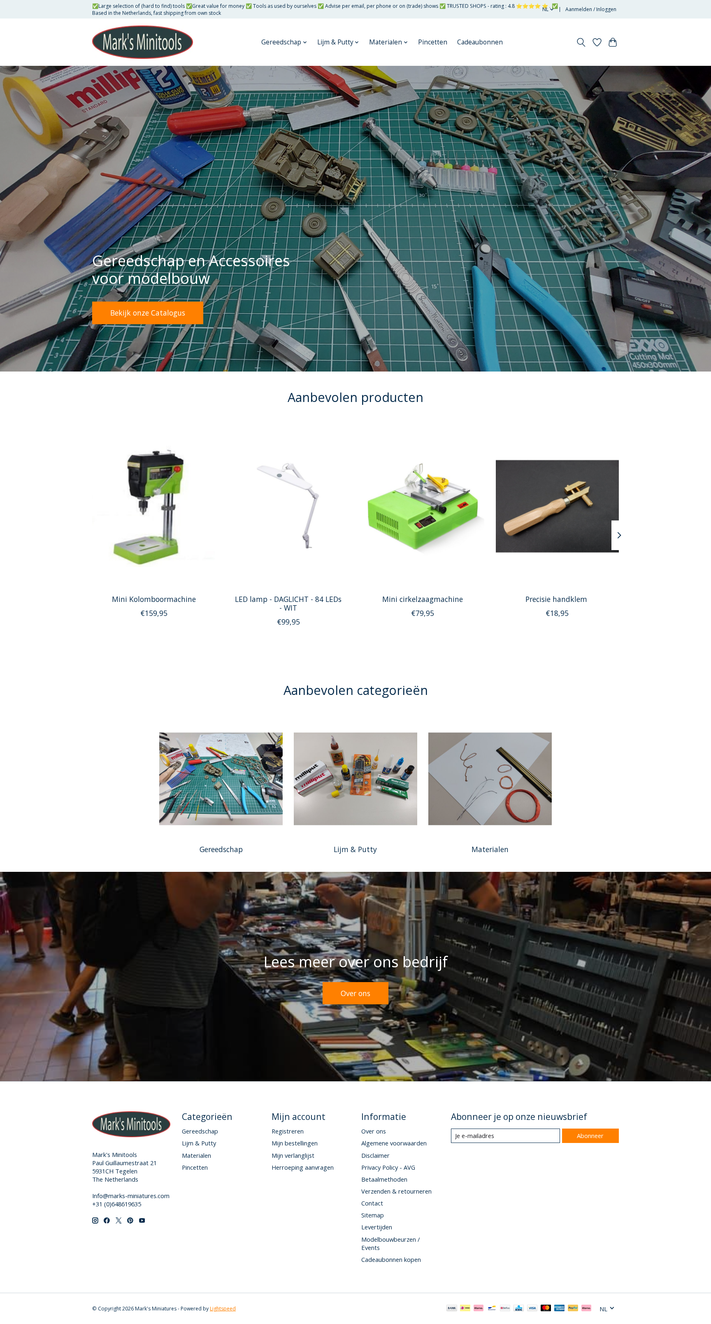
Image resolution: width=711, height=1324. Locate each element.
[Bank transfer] (451, 1309)
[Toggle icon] (581, 42)
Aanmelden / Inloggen (590, 9)
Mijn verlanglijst (293, 1155)
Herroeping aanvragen (303, 1167)
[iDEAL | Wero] (465, 1309)
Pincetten (432, 42)
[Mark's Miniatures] (142, 42)
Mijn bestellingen (295, 1143)
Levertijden (376, 1227)
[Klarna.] (586, 1309)
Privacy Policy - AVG (388, 1167)
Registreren (288, 1131)
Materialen (490, 849)
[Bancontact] (492, 1309)
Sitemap (372, 1215)
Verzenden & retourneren (396, 1191)
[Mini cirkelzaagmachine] (422, 506)
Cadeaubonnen (480, 42)
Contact (372, 1203)
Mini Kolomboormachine (154, 599)
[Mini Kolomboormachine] (153, 506)
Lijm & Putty (355, 849)
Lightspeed (223, 1308)
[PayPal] (573, 1309)
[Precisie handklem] (557, 506)
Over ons (355, 993)
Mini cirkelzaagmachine (422, 599)
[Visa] (532, 1309)
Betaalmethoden (384, 1179)
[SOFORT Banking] (478, 1309)
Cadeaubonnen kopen (391, 1259)
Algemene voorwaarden (394, 1143)
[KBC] (519, 1309)
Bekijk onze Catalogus (147, 313)
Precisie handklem (557, 599)
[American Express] (559, 1309)
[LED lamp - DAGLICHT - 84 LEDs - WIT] (288, 506)
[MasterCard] (546, 1309)
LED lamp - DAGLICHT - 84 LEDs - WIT (288, 603)
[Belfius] (505, 1309)
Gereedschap (221, 849)
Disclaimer (375, 1155)
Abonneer (590, 1135)
